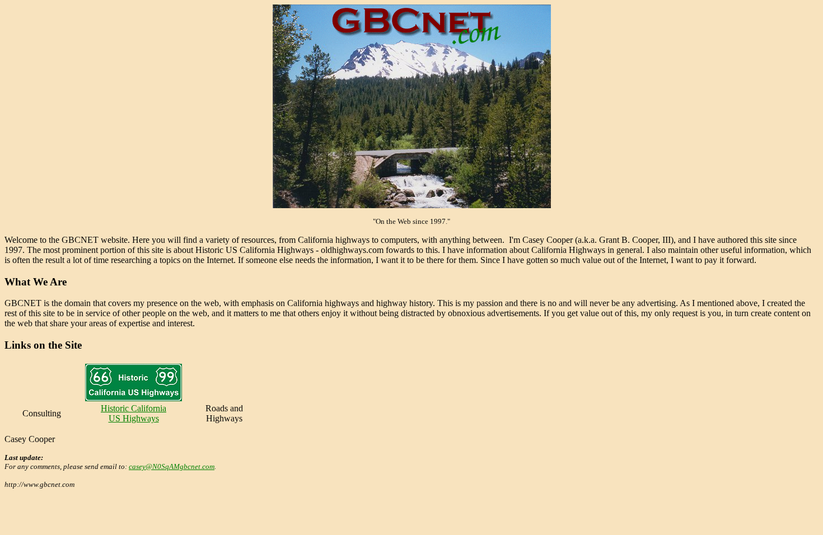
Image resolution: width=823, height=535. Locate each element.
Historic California (133, 408)
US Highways (134, 418)
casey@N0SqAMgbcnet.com (171, 466)
